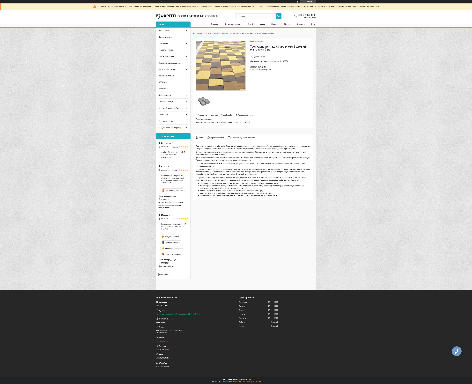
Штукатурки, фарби (166, 56)
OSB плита (163, 82)
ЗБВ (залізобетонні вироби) (170, 128)
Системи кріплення (166, 76)
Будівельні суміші (166, 50)
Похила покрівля (165, 31)
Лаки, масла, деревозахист (170, 63)
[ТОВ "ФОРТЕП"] (166, 16)
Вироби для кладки (166, 102)
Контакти (301, 24)
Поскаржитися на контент (232, 382)
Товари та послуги (203, 33)
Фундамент (163, 115)
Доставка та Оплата (233, 24)
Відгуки (287, 24)
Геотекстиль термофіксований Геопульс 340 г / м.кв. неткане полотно (173, 226)
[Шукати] (278, 16)
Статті (250, 24)
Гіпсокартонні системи (168, 69)
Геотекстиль (164, 89)
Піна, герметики (165, 95)
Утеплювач (163, 43)
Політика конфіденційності (251, 382)
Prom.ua (248, 379)
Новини (262, 24)
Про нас (274, 24)
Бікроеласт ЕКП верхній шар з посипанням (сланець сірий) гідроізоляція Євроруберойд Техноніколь (173, 179)
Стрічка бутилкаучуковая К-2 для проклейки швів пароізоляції (173, 154)
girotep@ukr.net (162, 341)
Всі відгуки (163, 274)
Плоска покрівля (165, 37)
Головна (214, 24)
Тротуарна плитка (166, 121)
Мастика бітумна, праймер (169, 108)
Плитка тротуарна (220, 33)
